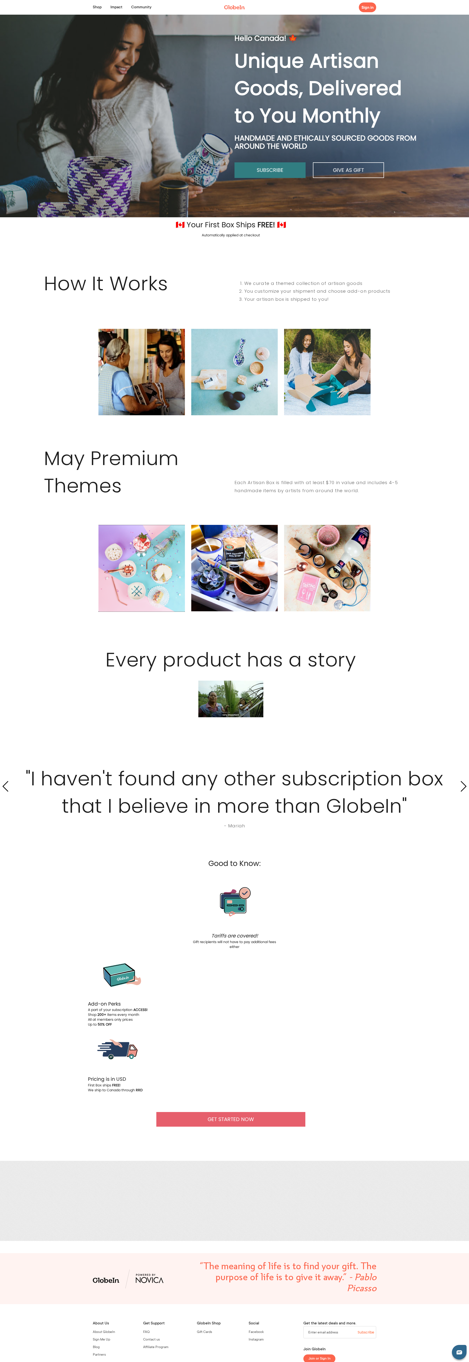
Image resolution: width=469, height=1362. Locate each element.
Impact (116, 7)
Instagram (256, 1340)
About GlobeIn (104, 1332)
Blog (96, 1347)
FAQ (146, 1332)
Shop (97, 7)
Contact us (151, 1340)
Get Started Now (231, 1119)
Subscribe (270, 170)
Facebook (256, 1332)
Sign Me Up (101, 1340)
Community (141, 7)
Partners (99, 1355)
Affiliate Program (156, 1347)
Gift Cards (204, 1332)
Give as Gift (348, 170)
